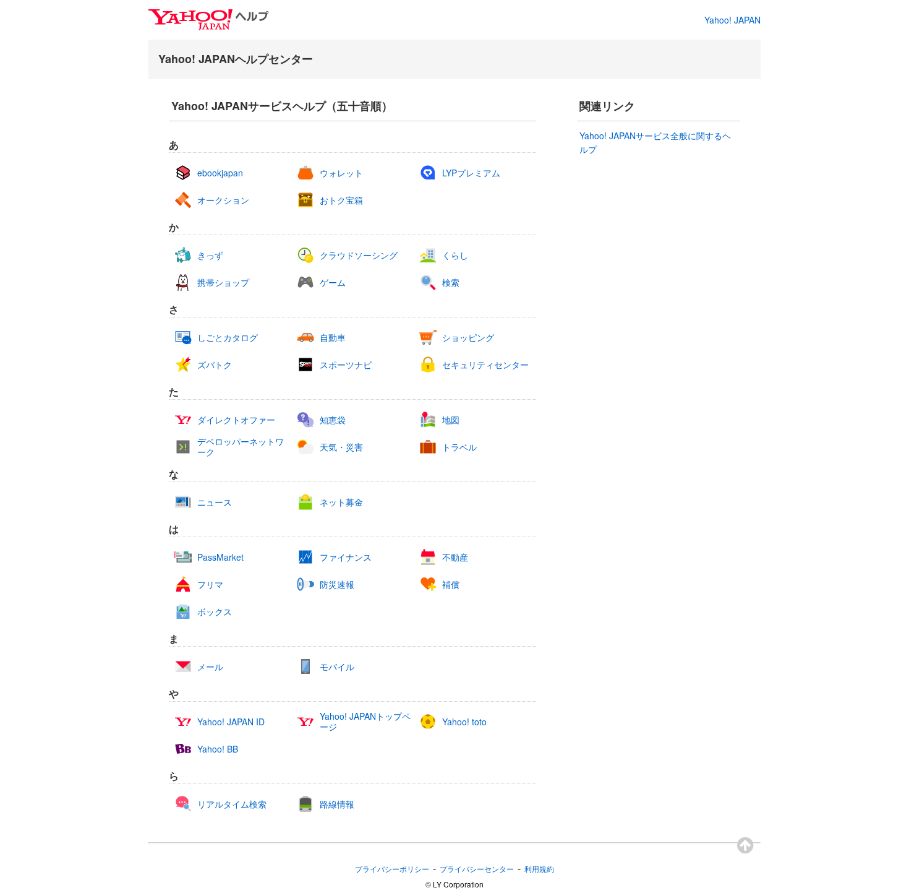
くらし (455, 255)
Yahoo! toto (464, 722)
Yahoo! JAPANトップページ (365, 721)
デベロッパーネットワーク (240, 446)
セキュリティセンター (485, 365)
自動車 (333, 337)
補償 (450, 584)
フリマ (210, 584)
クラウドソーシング (359, 255)
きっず (210, 255)
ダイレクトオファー (236, 420)
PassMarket (220, 557)
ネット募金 (341, 502)
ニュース (214, 502)
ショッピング (468, 337)
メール (210, 667)
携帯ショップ (223, 282)
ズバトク (214, 365)
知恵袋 (333, 420)
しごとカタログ (227, 337)
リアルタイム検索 (232, 804)
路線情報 (337, 804)
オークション (223, 200)
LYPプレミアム (471, 173)
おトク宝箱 (341, 200)
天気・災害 (341, 447)
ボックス (214, 611)
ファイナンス (346, 557)
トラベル (459, 447)
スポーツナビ (346, 365)
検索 (450, 282)
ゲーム (333, 282)
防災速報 (337, 584)
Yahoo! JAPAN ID (231, 722)
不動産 (455, 557)
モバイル (337, 667)
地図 (450, 420)
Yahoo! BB (217, 749)
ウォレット (341, 173)
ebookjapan (220, 173)
